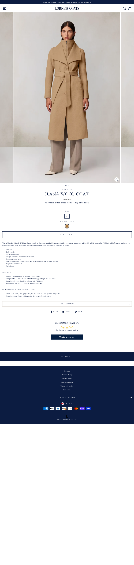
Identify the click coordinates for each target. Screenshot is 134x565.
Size (67, 212)
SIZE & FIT (6, 272)
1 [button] (66, 186)
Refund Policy (67, 375)
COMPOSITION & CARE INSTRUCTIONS (18, 289)
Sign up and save (67, 397)
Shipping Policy (67, 382)
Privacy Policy (67, 378)
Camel (67, 226)
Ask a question (67, 304)
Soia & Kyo (67, 189)
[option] (67, 2)
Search (67, 371)
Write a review (67, 337)
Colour (66, 221)
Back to (69, 356)
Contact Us (67, 390)
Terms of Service (67, 386)
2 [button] (68, 186)
